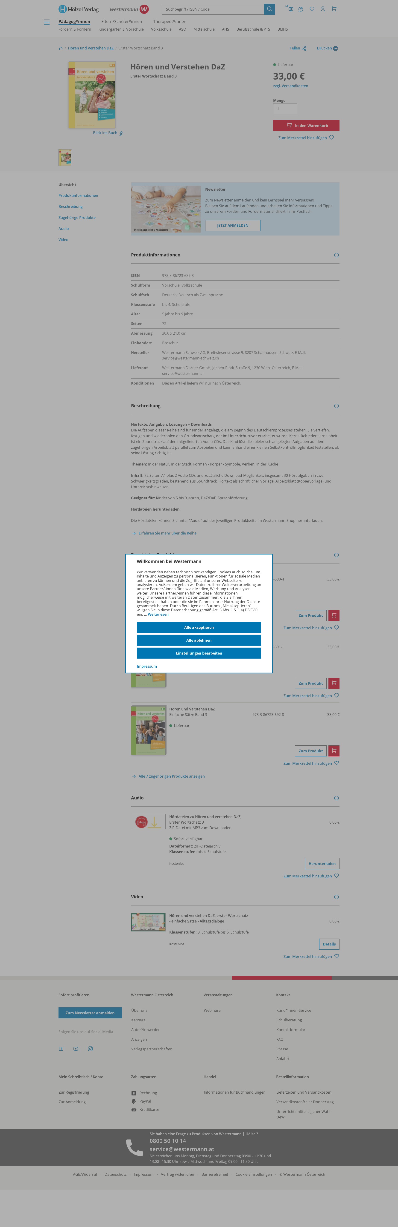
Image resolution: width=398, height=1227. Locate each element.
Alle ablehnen (199, 640)
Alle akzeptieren (199, 627)
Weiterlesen (158, 614)
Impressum (147, 666)
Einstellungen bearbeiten (199, 653)
